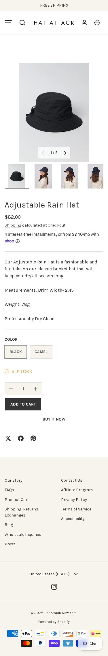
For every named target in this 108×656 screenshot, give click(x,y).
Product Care (17, 499)
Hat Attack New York (60, 613)
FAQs (9, 489)
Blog (9, 524)
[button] (22, 22)
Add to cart (23, 404)
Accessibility (73, 518)
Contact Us (71, 480)
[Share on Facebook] (20, 438)
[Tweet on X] (8, 438)
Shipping (13, 225)
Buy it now (54, 419)
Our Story (13, 480)
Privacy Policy (74, 499)
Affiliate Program (77, 489)
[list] (54, 112)
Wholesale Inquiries (23, 534)
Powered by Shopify (54, 622)
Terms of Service (76, 509)
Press (10, 544)
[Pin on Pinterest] (33, 438)
